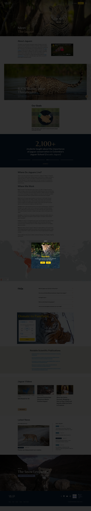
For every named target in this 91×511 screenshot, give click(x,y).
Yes (42, 262)
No (48, 262)
